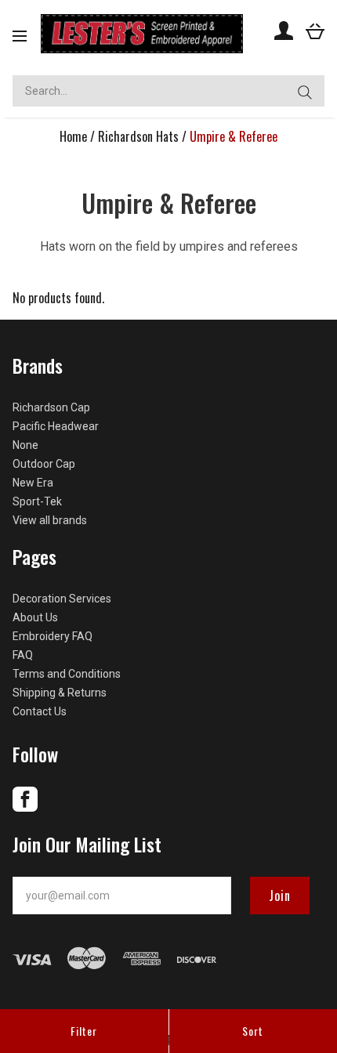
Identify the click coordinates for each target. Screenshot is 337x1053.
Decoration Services (62, 598)
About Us (35, 617)
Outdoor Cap (44, 464)
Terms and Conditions (67, 674)
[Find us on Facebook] (25, 808)
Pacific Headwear (56, 426)
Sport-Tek (37, 501)
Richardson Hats (138, 136)
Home (73, 136)
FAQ (23, 655)
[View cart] (315, 30)
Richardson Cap (51, 407)
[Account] (283, 30)
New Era (33, 482)
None (25, 445)
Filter (84, 1030)
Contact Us (40, 711)
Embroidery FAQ (52, 636)
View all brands (50, 520)
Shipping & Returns (60, 692)
